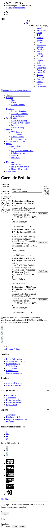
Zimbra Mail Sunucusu (15, 141)
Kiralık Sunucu (17, 137)
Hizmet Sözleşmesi (19, 169)
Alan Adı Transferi (13, 385)
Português (41, 70)
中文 (39, 35)
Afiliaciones (11, 398)
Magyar (40, 61)
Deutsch (40, 56)
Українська (41, 86)
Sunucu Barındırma (19, 139)
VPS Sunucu (16, 132)
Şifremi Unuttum (18, 104)
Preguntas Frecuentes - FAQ (22, 150)
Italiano (40, 63)
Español (40, 79)
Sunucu (9, 130)
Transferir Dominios (19, 113)
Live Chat (5, 499)
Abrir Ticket (16, 146)
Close (15, 527)
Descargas (15, 157)
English (40, 47)
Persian (39, 51)
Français (40, 54)
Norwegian (41, 68)
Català (39, 32)
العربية (39, 28)
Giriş (13, 100)
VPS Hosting (11, 366)
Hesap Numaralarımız (20, 167)
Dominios (10, 109)
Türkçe (39, 84)
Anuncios (15, 155)
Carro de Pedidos (13, 349)
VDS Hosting (11, 368)
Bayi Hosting (16, 125)
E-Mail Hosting (17, 127)
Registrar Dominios (19, 111)
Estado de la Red (18, 153)
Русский (40, 77)
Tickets (14, 148)
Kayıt (13, 102)
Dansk (39, 42)
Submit (22, 527)
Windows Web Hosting (20, 123)
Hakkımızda (11, 162)
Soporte (9, 144)
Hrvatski (40, 38)
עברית (39, 58)
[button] (1, 511)
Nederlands (41, 44)
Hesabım (9, 98)
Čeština (40, 40)
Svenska (40, 81)
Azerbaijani (41, 30)
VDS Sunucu (16, 134)
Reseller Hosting (13, 364)
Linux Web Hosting (19, 120)
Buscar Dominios (18, 116)
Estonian (40, 49)
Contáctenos (11, 171)
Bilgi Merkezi (11, 405)
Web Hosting (11, 118)
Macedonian (42, 65)
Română (40, 75)
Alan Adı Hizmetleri (14, 383)
